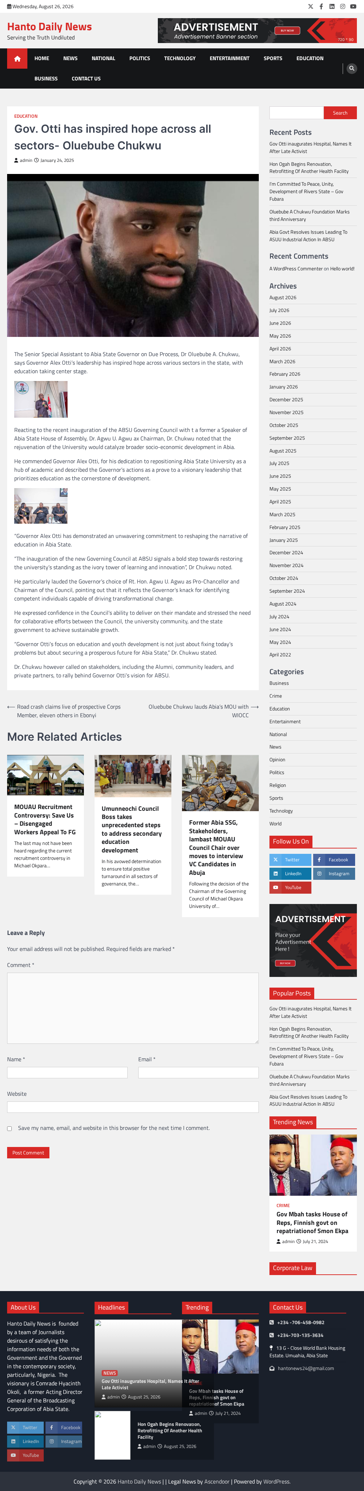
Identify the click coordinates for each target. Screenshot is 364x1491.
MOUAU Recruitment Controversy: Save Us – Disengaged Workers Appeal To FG (45, 819)
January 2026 (283, 386)
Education (309, 58)
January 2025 (283, 540)
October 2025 (283, 425)
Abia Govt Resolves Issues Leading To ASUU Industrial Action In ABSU (308, 235)
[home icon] (17, 58)
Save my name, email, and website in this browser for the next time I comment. (114, 1127)
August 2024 (282, 603)
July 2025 (279, 463)
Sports (273, 58)
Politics (139, 58)
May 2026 (280, 335)
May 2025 (280, 488)
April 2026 (280, 348)
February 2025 (284, 527)
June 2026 (280, 323)
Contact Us (86, 78)
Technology (180, 58)
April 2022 (280, 654)
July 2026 (279, 310)
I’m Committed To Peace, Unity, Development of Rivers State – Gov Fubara (306, 191)
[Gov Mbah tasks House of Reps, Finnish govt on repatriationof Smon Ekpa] (313, 1165)
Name (16, 1059)
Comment (20, 965)
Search (340, 112)
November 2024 (286, 565)
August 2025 (282, 450)
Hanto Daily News (49, 26)
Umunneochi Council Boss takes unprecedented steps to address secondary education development (132, 829)
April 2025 (280, 501)
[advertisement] (257, 30)
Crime (275, 695)
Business (46, 78)
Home (41, 58)
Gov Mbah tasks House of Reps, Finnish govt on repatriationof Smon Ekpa (312, 1222)
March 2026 (282, 361)
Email (147, 1059)
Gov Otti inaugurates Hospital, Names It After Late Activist (310, 147)
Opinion (277, 759)
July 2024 (279, 616)
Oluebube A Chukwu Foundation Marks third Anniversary (309, 215)
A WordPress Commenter (296, 268)
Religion (277, 785)
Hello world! (342, 268)
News (70, 58)
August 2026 (282, 297)
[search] (352, 68)
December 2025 (286, 399)
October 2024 (283, 578)
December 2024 (286, 552)
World (275, 823)
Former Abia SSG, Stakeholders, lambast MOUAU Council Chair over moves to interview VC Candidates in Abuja (216, 847)
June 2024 (280, 629)
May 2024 (280, 642)
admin (26, 160)
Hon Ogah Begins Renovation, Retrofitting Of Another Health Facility (309, 167)
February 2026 (284, 373)
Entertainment (230, 58)
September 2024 (287, 590)
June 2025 (280, 476)
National (103, 58)
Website (17, 1093)
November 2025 (286, 412)
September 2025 (287, 438)
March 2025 (282, 514)
